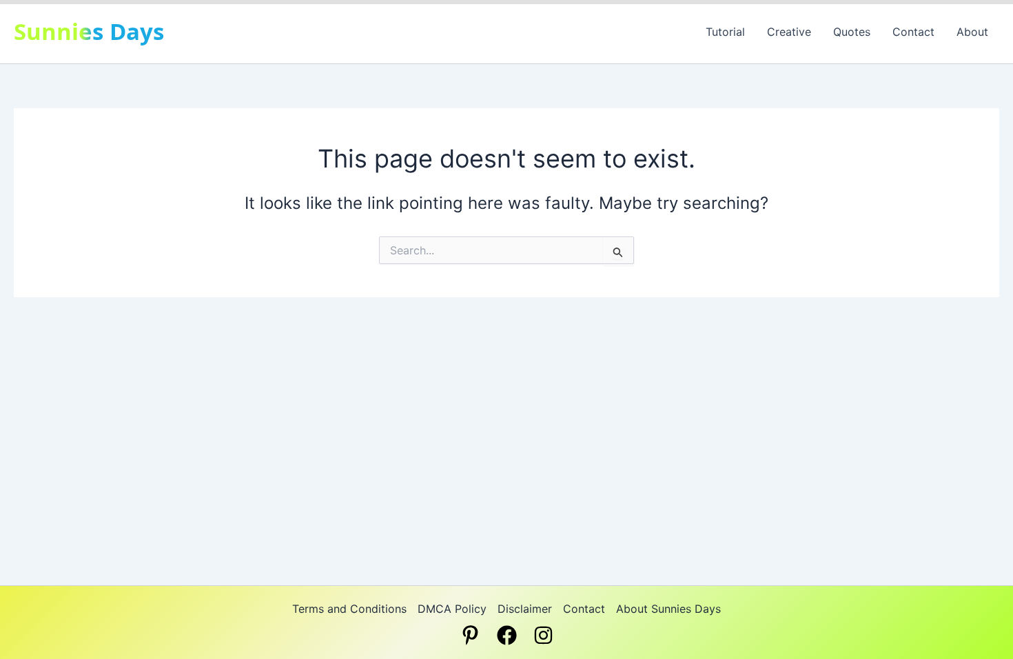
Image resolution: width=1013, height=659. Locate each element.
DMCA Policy (452, 609)
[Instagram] (543, 635)
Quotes (851, 32)
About (972, 32)
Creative (789, 32)
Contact (913, 32)
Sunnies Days (89, 31)
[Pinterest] (470, 635)
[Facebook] (507, 635)
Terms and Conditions (349, 609)
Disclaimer (525, 609)
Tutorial (725, 32)
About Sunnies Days (668, 609)
